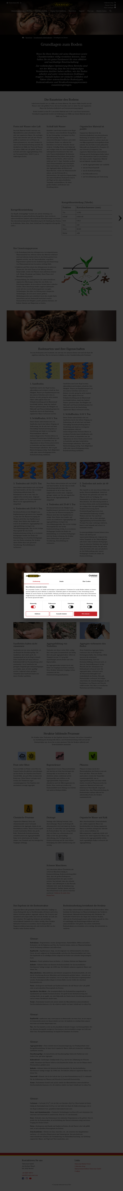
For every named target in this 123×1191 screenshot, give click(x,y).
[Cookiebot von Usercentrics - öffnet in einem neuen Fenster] (90, 576)
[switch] (52, 608)
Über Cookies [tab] (87, 581)
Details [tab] (61, 581)
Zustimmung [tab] (36, 581)
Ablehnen (37, 614)
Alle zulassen (85, 614)
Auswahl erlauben (61, 614)
